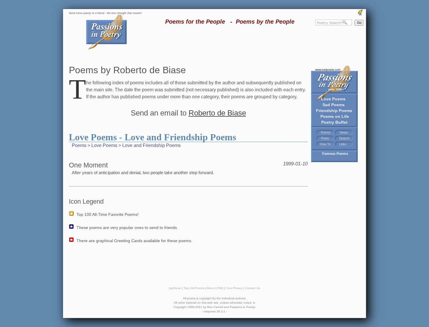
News (344, 132)
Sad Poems (333, 104)
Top (186, 288)
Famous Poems (335, 154)
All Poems (197, 288)
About (211, 288)
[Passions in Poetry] (106, 48)
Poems (326, 132)
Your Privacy (234, 288)
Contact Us (252, 288)
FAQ (220, 288)
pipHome (175, 288)
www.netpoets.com (327, 69)
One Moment (88, 165)
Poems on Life (334, 116)
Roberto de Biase (217, 113)
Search (344, 138)
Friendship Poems (334, 110)
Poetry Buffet (334, 122)
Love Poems (333, 99)
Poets (325, 138)
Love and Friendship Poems (151, 145)
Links (343, 144)
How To (325, 144)
